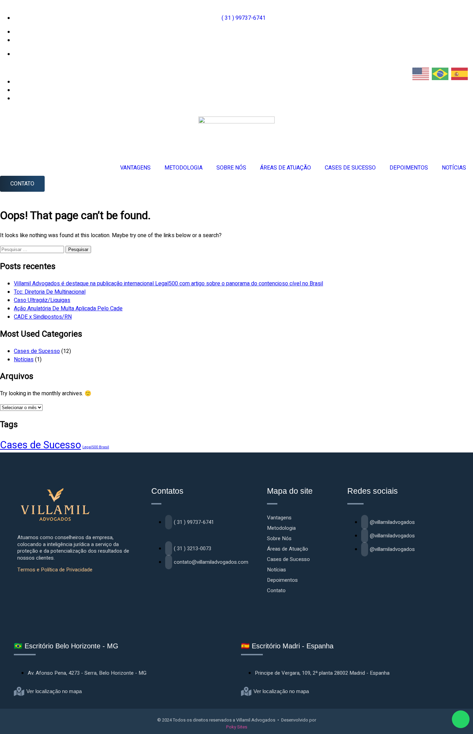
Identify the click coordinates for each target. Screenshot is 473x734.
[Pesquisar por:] (32, 249)
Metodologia (281, 528)
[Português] (440, 73)
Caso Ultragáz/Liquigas (42, 300)
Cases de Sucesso (37, 351)
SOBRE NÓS (231, 168)
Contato (276, 590)
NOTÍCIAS (454, 168)
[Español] (460, 73)
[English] (421, 73)
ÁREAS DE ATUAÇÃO (285, 168)
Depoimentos (282, 580)
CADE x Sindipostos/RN (43, 317)
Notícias (24, 359)
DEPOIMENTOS (409, 168)
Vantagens (279, 517)
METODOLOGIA (183, 168)
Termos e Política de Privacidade (54, 569)
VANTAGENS (135, 168)
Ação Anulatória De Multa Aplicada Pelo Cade (68, 308)
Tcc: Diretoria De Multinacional (50, 292)
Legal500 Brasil (95, 447)
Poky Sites (236, 727)
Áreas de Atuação (287, 549)
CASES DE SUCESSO (350, 168)
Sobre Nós (279, 538)
